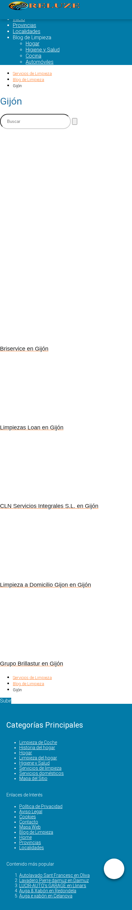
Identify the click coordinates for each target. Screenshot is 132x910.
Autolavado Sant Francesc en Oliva (54, 875)
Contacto (28, 821)
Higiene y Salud (43, 50)
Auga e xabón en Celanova (45, 895)
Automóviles (40, 62)
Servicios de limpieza (40, 768)
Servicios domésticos (41, 773)
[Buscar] (74, 121)
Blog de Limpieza (36, 832)
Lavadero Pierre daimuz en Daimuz (54, 880)
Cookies (27, 816)
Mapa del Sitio (33, 778)
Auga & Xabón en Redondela (47, 890)
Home (25, 837)
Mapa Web (30, 827)
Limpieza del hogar (38, 757)
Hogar (32, 44)
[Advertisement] (66, 200)
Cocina (33, 56)
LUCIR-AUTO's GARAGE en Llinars (52, 885)
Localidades (26, 31)
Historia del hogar (37, 747)
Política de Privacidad (40, 806)
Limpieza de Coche (38, 742)
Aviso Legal (30, 811)
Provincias (24, 25)
